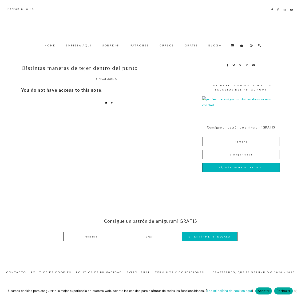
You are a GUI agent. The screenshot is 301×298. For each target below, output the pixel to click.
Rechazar (283, 291)
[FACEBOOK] (272, 9)
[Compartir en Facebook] (101, 103)
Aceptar (264, 291)
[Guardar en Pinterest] (112, 103)
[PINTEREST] (278, 9)
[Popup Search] (259, 45)
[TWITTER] (234, 65)
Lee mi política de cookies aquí (229, 291)
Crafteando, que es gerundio (150, 25)
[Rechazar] (295, 291)
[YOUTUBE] (291, 9)
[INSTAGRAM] (285, 9)
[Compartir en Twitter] (106, 103)
